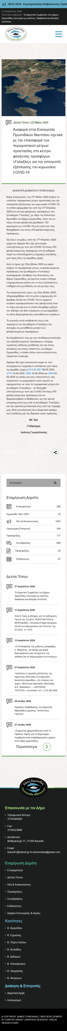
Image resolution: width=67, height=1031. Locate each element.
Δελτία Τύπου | (21, 122)
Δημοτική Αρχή (15, 993)
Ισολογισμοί (14, 1000)
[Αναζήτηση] (55, 483)
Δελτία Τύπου (15, 877)
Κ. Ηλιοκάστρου (16, 963)
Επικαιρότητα (38, 506)
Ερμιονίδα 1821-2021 (33, 514)
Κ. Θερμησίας (15, 970)
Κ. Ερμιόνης (14, 935)
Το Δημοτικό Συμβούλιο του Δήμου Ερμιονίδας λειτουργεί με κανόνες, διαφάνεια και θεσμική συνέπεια (30, 18)
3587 (38, 369)
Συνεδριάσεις (38, 542)
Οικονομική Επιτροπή (33, 528)
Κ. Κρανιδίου (14, 928)
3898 (28, 373)
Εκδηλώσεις (38, 559)
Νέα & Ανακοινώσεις (38, 521)
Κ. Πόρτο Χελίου (16, 942)
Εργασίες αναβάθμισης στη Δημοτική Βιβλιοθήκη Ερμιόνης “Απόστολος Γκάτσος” (33, 710)
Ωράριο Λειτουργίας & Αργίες (23, 913)
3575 (30, 369)
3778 (9, 373)
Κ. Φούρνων (14, 978)
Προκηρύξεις (33, 535)
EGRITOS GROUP (14, 1019)
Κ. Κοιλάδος (14, 949)
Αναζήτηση (16, 482)
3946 (50, 373)
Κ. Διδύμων (13, 956)
